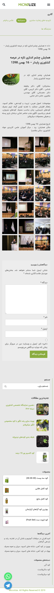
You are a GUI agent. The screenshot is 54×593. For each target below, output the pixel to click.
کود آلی (47, 565)
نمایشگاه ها (46, 29)
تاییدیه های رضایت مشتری (40, 20)
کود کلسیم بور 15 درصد (24, 453)
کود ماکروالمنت (44, 569)
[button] (48, 4)
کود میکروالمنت (43, 574)
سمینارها (21, 20)
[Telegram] (8, 585)
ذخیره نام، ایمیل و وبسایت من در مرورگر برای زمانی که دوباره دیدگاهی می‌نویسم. (26, 345)
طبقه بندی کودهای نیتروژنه (23, 437)
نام (45, 317)
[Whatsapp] (8, 576)
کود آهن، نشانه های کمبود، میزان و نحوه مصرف (23, 546)
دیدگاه (43, 282)
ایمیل (44, 329)
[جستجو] (5, 386)
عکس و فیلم (8, 20)
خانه (48, 46)
